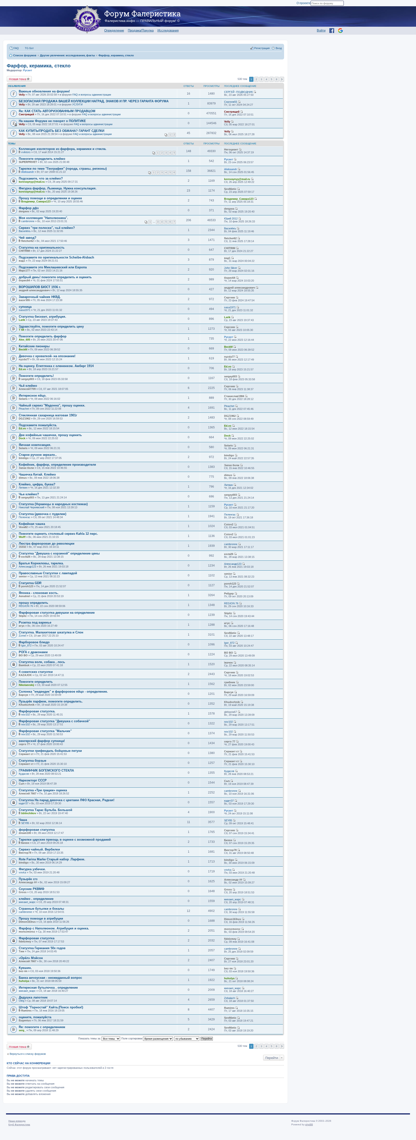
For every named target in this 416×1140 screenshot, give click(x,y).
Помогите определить (36, 681)
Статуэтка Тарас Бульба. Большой (45, 810)
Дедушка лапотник (33, 997)
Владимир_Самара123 (36, 201)
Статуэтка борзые (32, 760)
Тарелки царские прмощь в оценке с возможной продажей (65, 839)
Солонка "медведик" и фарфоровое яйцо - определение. (63, 691)
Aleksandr (27, 171)
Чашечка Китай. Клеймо (37, 474)
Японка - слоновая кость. (38, 593)
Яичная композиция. (35, 445)
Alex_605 (24, 339)
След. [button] (282, 79)
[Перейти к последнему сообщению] (255, 91)
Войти (321, 30)
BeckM (23, 349)
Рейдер (229, 593)
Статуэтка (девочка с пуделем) (42, 514)
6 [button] (276, 79)
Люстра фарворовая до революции (46, 543)
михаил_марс (27, 902)
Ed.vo (22, 369)
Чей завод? (27, 237)
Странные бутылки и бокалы (41, 908)
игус (22, 625)
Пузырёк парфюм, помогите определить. (51, 701)
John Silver (230, 267)
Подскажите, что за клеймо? (41, 178)
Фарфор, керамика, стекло (39, 65)
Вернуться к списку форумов (28, 1053)
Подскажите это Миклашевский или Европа (53, 267)
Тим (21, 951)
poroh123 (27, 586)
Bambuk (24, 665)
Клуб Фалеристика (19, 1124)
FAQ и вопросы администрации (91, 94)
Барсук (23, 694)
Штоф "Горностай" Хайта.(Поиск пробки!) (51, 1007)
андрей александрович (34, 290)
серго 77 (24, 744)
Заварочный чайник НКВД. (40, 297)
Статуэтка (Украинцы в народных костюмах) (53, 504)
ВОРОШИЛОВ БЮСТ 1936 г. (40, 287)
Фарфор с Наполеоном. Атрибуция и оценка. (54, 928)
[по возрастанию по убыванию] (187, 1038)
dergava (24, 211)
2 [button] (256, 79)
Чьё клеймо (28, 385)
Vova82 (23, 527)
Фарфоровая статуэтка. (37, 711)
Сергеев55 (230, 101)
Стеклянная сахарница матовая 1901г (48, 415)
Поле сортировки (132, 1038)
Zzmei (22, 635)
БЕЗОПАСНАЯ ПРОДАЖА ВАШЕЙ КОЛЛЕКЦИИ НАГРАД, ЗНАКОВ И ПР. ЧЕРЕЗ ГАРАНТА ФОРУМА (94, 101)
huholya (24, 980)
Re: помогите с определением (42, 1027)
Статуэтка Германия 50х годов (42, 948)
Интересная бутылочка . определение (48, 987)
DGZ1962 (24, 418)
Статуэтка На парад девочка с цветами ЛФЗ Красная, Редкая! (66, 800)
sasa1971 (24, 310)
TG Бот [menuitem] (29, 48)
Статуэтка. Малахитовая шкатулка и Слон (51, 632)
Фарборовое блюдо (34, 642)
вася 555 (24, 300)
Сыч (21, 783)
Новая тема (17, 79)
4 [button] (266, 79)
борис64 (24, 280)
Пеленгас (24, 517)
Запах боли (26, 467)
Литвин (23, 487)
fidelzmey (25, 941)
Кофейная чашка (32, 524)
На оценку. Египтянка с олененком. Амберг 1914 (56, 366)
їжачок (228, 662)
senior (23, 576)
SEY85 (25, 823)
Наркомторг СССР (33, 780)
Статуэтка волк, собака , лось (42, 662)
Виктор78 (25, 852)
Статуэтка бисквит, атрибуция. (42, 316)
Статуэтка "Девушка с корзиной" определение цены (59, 553)
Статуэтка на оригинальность (42, 247)
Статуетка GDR (30, 583)
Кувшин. (25, 968)
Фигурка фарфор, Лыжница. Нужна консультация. (58, 188)
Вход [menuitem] (279, 48)
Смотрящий (26, 114)
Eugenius (25, 1020)
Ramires (26, 1010)
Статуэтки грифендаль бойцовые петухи (50, 751)
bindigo (24, 458)
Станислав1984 (234, 396)
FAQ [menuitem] (16, 48)
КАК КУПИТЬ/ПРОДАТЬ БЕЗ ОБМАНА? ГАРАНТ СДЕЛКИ (61, 131)
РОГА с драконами (33, 652)
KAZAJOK (25, 675)
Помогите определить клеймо (42, 159)
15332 (22, 546)
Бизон (25, 842)
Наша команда (17, 1121)
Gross (22, 892)
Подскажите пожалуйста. (38, 425)
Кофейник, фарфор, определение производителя (57, 464)
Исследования (168, 30)
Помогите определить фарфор (42, 336)
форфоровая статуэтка (37, 829)
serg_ (22, 1030)
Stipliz (23, 615)
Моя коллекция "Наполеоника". (43, 218)
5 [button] (271, 79)
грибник (229, 682)
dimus (23, 477)
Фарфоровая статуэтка (36, 938)
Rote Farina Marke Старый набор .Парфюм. (52, 859)
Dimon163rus (27, 921)
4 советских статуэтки (36, 672)
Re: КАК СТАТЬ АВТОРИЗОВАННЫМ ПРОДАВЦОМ (57, 111)
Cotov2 (228, 524)
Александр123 (27, 566)
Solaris (23, 398)
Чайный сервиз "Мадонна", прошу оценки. (52, 405)
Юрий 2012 (231, 218)
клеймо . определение (36, 899)
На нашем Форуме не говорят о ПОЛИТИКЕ (52, 121)
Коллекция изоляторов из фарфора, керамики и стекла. (62, 149)
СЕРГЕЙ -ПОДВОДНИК (238, 91)
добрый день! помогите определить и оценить (55, 277)
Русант (27, 70)
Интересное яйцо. (32, 395)
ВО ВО (23, 655)
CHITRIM (24, 250)
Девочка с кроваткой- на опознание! (47, 356)
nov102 (25, 714)
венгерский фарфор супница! (42, 741)
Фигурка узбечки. (32, 869)
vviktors (26, 152)
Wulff (22, 536)
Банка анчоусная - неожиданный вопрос (50, 977)
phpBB (309, 1124)
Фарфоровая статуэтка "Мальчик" (45, 731)
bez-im (23, 971)
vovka (22, 872)
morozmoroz (27, 931)
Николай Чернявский (31, 507)
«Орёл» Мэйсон (31, 958)
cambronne (27, 221)
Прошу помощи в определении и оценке (50, 198)
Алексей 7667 (27, 793)
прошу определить (33, 603)
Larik (22, 319)
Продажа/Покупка (141, 30)
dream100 (25, 832)
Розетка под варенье (35, 622)
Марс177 (24, 270)
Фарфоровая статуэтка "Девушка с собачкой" (54, 721)
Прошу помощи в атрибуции (41, 918)
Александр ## (28, 882)
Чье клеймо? (29, 494)
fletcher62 (27, 240)
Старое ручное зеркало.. (38, 455)
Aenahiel (24, 596)
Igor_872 (26, 645)
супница (25, 307)
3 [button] (261, 79)
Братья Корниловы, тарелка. (41, 563)
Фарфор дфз (29, 208)
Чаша (23, 820)
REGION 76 (26, 606)
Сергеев (229, 297)
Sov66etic (230, 188)
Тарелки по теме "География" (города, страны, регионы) (63, 168)
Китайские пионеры (34, 346)
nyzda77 (24, 359)
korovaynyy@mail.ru (32, 181)
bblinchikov (28, 813)
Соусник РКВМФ (31, 889)
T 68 (21, 329)
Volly (22, 94)
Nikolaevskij (26, 684)
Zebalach (229, 998)
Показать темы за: (90, 1038)
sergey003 (27, 379)
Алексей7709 (27, 388)
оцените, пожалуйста (35, 1017)
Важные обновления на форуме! (44, 91)
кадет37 (23, 803)
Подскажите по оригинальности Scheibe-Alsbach (56, 257)
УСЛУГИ (77, 104)
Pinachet (24, 408)
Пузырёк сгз (28, 879)
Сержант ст (26, 754)
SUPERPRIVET (28, 162)
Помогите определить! (36, 376)
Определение (114, 30)
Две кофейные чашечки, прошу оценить (50, 435)
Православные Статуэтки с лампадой (48, 573)
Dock (22, 438)
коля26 (25, 556)
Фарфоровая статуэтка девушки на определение (57, 612)
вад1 (22, 260)
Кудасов (24, 773)
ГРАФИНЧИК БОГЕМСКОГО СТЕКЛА (46, 770)
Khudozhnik (26, 704)
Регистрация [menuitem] (262, 48)
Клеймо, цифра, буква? (37, 484)
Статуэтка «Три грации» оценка (43, 790)
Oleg (21, 1000)
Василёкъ (25, 231)
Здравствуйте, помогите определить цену (51, 326)
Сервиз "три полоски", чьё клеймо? (47, 228)
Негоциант (231, 149)
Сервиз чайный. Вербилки (39, 849)
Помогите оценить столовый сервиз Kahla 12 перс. (58, 533)
